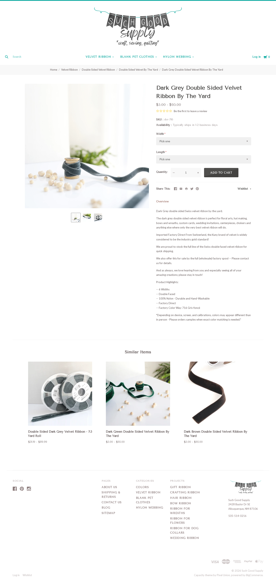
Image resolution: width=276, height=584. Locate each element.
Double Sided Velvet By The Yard (138, 69)
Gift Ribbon (180, 487)
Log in (256, 56)
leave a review (198, 111)
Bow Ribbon (180, 503)
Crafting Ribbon (185, 492)
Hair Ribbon (181, 497)
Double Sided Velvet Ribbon (98, 69)
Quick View (60, 420)
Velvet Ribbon (98, 56)
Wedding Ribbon (184, 537)
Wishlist (243, 188)
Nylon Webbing (177, 56)
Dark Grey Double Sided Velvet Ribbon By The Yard (192, 69)
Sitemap (108, 513)
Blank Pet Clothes (137, 56)
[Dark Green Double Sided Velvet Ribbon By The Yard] (138, 394)
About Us (109, 487)
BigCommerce (254, 575)
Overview (162, 201)
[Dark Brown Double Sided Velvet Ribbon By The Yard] (216, 394)
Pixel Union (223, 575)
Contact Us (112, 502)
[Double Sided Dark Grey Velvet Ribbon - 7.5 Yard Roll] (60, 394)
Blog (106, 507)
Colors (142, 487)
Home (53, 69)
